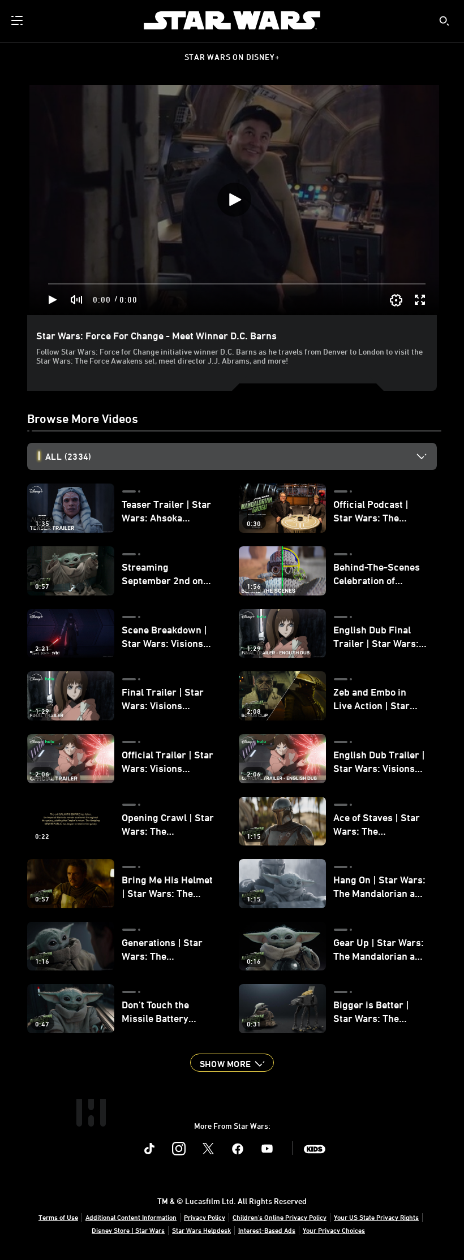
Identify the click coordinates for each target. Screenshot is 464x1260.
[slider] (237, 283)
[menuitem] (18, 20)
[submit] (444, 20)
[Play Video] (234, 199)
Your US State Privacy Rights (376, 1217)
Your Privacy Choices (334, 1230)
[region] (234, 200)
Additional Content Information (131, 1217)
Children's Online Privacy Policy (279, 1217)
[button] (232, 1063)
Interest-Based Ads (266, 1230)
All (68, 456)
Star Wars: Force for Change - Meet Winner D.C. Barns (156, 335)
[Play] (53, 299)
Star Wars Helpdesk (201, 1230)
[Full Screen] (420, 299)
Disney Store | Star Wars (128, 1230)
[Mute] (77, 299)
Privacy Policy (204, 1217)
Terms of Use (58, 1217)
